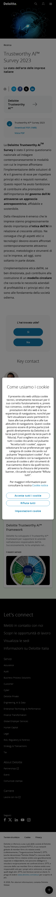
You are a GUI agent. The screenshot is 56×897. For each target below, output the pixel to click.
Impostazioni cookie (28, 511)
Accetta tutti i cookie (28, 495)
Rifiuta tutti (28, 503)
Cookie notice (40, 485)
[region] (28, 448)
